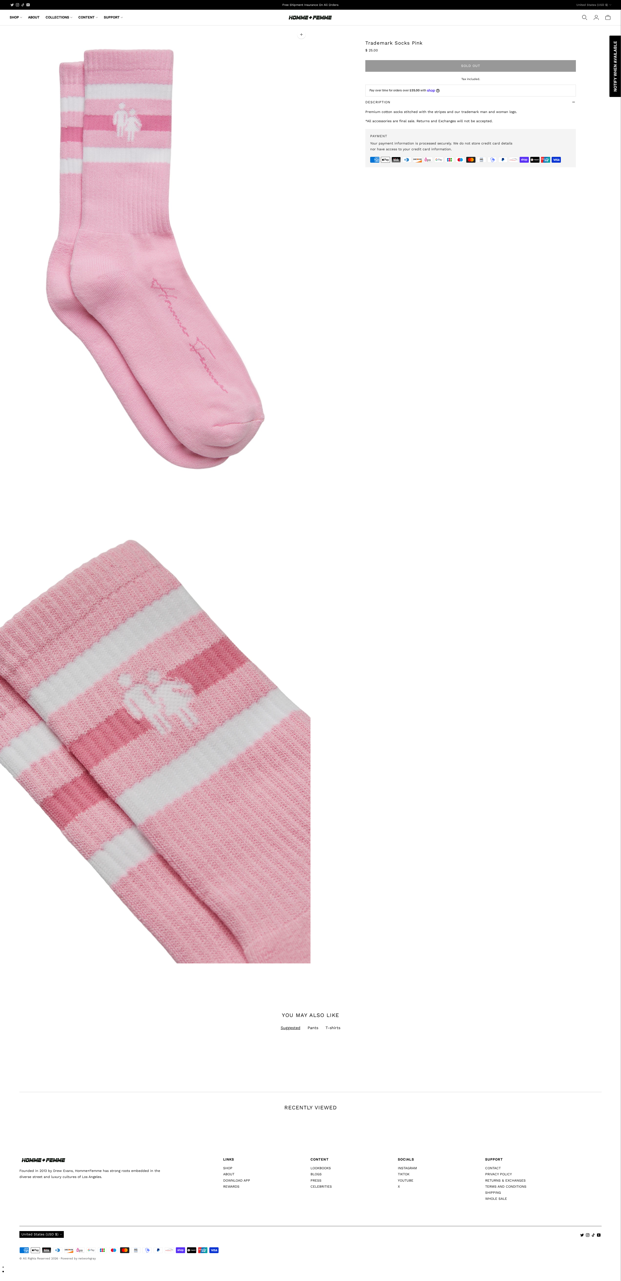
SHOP (14, 17)
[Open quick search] (584, 17)
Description (377, 102)
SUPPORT (112, 17)
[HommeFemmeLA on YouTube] (28, 5)
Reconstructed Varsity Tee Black (487, 1245)
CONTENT (86, 17)
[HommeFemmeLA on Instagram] (17, 5)
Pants (313, 1027)
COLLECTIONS (57, 17)
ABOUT (34, 17)
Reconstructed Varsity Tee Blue (45, 1245)
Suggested (290, 1027)
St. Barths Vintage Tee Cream (190, 1245)
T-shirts (333, 1027)
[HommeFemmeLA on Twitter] (12, 5)
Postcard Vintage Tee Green (336, 1245)
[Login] (596, 17)
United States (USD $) (592, 5)
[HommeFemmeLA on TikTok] (23, 5)
